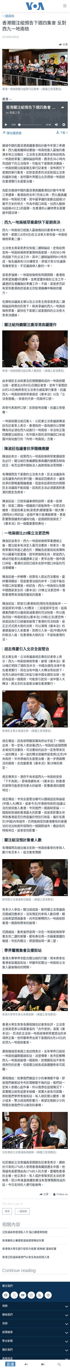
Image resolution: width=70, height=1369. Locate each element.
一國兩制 (8, 16)
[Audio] (26, 1364)
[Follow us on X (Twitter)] (14, 1295)
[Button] (63, 44)
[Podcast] (48, 1295)
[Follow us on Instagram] (31, 1295)
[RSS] (39, 1295)
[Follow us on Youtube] (22, 1295)
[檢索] (59, 1364)
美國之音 (15, 112)
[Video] (42, 1364)
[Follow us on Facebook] (5, 1295)
